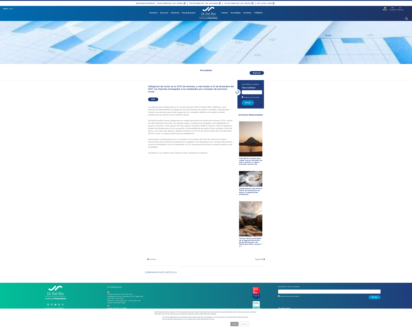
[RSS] (62, 302)
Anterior (152, 259)
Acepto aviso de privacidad (251, 97)
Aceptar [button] (234, 324)
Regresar (257, 73)
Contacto (247, 13)
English (11, 8)
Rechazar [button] (244, 324)
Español (5, 8)
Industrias (175, 13)
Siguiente (259, 259)
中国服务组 (258, 13)
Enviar (248, 103)
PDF (153, 99)
